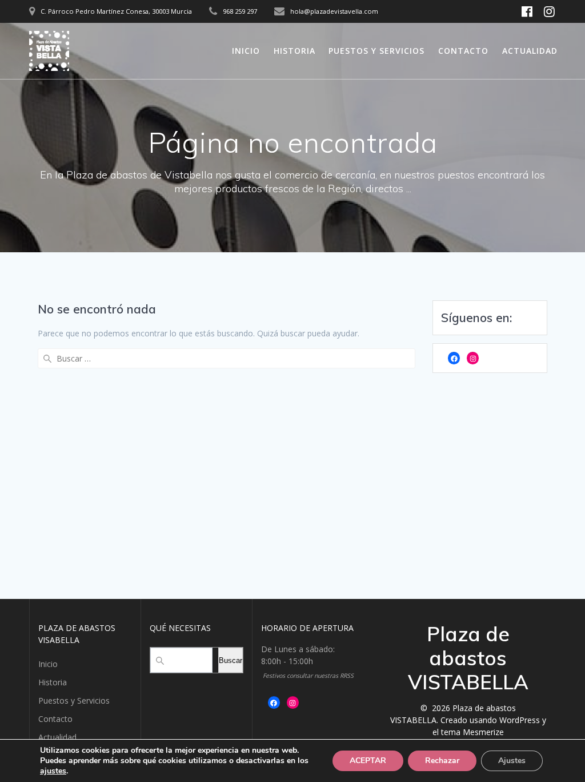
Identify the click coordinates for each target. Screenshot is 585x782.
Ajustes (512, 760)
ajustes (53, 771)
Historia (294, 50)
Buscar (230, 660)
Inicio (246, 50)
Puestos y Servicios (376, 50)
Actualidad (530, 50)
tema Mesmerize (472, 732)
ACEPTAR (368, 760)
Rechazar (442, 760)
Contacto (463, 50)
